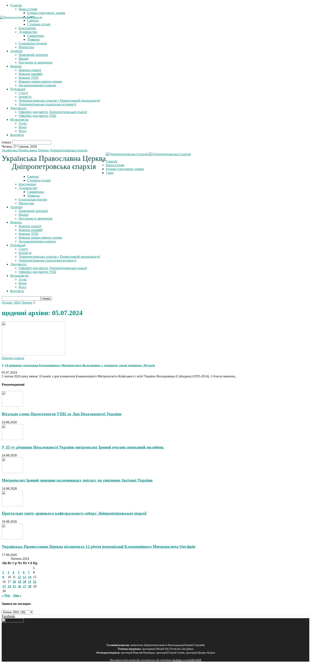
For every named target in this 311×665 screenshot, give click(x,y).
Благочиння (27, 184)
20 (24, 581)
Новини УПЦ (29, 77)
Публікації (17, 89)
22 (34, 581)
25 (14, 586)
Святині (33, 176)
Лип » (17, 595)
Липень (26, 302)
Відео (23, 127)
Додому (7, 302)
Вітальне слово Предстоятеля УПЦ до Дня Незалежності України (61, 414)
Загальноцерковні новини (37, 85)
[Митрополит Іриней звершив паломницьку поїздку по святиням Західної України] (12, 472)
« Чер (6, 595)
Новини (16, 66)
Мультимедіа (19, 119)
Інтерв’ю (25, 96)
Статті (23, 93)
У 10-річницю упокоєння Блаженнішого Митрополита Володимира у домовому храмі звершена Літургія (78, 365)
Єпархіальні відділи (33, 43)
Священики (35, 35)
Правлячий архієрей (33, 55)
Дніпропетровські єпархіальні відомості (47, 104)
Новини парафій (31, 74)
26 (19, 586)
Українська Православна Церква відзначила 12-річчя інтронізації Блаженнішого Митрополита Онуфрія (98, 546)
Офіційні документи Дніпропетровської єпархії (53, 112)
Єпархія (16, 5)
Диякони (33, 39)
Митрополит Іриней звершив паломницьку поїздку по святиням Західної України (77, 480)
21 (29, 581)
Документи (18, 108)
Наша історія (28, 9)
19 (19, 581)
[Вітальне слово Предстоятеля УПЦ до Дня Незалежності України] (12, 405)
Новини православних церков (40, 81)
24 (9, 586)
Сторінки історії (38, 180)
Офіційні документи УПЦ (37, 116)
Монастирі (26, 47)
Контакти (17, 135)
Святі (110, 173)
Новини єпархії (30, 70)
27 (24, 586)
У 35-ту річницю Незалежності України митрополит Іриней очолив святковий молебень (83, 447)
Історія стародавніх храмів (46, 13)
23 (4, 586)
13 (24, 577)
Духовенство (28, 188)
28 (29, 586)
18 (14, 581)
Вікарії (23, 58)
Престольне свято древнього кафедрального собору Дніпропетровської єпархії (74, 513)
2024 (17, 302)
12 (19, 577)
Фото (22, 131)
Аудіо (23, 123)
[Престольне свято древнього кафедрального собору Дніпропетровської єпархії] (12, 505)
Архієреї (16, 51)
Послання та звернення (35, 62)
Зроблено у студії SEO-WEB (186, 660)
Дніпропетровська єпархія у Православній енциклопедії (59, 100)
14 (29, 577)
